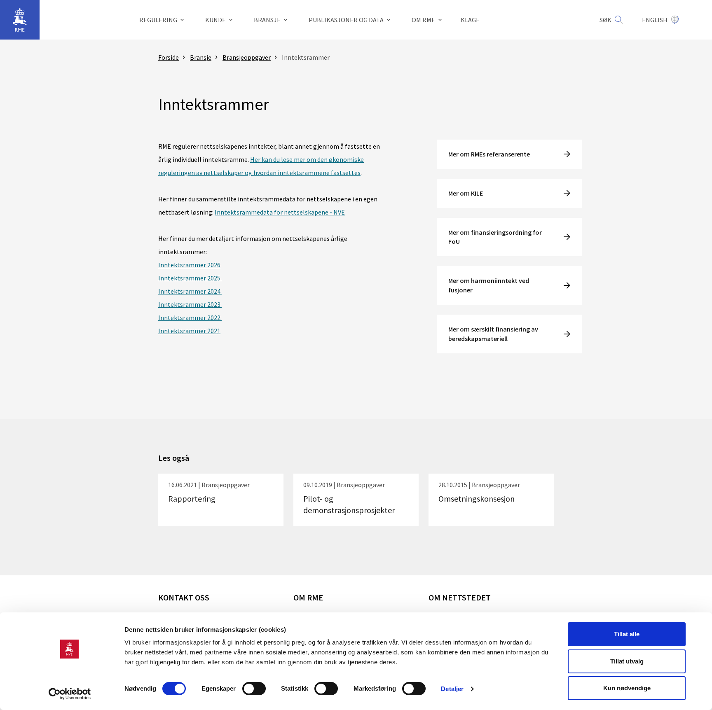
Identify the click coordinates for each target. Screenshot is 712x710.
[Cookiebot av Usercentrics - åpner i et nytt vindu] (70, 694)
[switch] (254, 688)
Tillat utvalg (627, 661)
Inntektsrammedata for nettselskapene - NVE (280, 212)
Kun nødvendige (627, 687)
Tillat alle (626, 634)
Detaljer (452, 688)
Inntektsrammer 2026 (189, 265)
